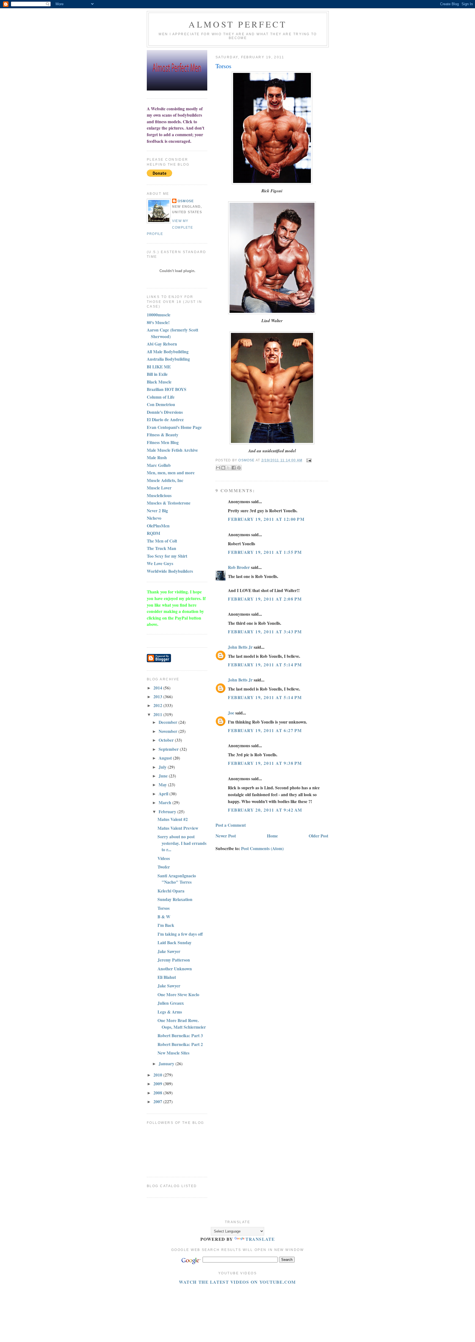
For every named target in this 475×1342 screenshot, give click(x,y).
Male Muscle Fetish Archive (172, 450)
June (164, 776)
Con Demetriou (161, 404)
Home (272, 835)
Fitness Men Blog (163, 442)
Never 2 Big (157, 510)
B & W (164, 916)
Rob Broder (239, 567)
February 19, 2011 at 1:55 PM (265, 552)
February (168, 811)
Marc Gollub (159, 465)
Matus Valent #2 (173, 819)
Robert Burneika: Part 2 (180, 1044)
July (163, 767)
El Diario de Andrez (165, 419)
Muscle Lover (159, 487)
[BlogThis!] (223, 467)
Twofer (164, 867)
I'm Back (166, 925)
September (169, 749)
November (168, 731)
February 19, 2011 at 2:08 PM (265, 599)
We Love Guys (160, 563)
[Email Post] (308, 460)
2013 (158, 696)
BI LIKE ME (159, 366)
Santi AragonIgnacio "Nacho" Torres (177, 878)
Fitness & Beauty (162, 434)
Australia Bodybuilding (168, 359)
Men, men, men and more (171, 472)
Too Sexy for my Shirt (167, 556)
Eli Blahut (167, 977)
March (165, 802)
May (163, 784)
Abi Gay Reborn (162, 344)
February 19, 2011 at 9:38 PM (265, 763)
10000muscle (158, 314)
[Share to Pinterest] (239, 467)
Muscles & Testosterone (168, 503)
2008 (158, 1092)
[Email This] (218, 467)
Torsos (164, 908)
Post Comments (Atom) (262, 848)
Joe (231, 713)
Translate (260, 1239)
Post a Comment (231, 825)
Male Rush (157, 457)
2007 (158, 1101)
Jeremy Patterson (174, 960)
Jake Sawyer (169, 951)
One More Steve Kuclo (178, 994)
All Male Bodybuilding (168, 351)
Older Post (318, 835)
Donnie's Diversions (165, 412)
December (168, 722)
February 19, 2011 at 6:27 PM (265, 730)
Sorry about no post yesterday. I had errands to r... (182, 843)
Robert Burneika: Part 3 (180, 1035)
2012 (158, 705)
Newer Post (226, 835)
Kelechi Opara (171, 891)
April (164, 793)
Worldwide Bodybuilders (170, 571)
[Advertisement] (247, 1297)
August (166, 758)
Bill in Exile (157, 374)
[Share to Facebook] (233, 467)
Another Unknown (175, 968)
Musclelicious (159, 495)
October (167, 740)
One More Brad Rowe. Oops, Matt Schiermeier (182, 1023)
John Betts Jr (240, 647)
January (167, 1063)
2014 (158, 687)
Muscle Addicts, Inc (165, 480)
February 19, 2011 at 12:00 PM (266, 519)
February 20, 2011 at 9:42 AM (265, 810)
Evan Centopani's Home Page (174, 427)
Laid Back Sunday (175, 942)
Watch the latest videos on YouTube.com (237, 1282)
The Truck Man (161, 548)
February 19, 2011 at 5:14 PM (265, 664)
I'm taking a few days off (180, 934)
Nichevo (154, 518)
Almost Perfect (238, 24)
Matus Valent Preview (178, 828)
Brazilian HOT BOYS (166, 389)
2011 (158, 714)
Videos (164, 858)
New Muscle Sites (173, 1053)
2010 (158, 1075)
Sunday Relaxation (175, 899)
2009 (158, 1083)
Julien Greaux (171, 1003)
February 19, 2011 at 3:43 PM (265, 631)
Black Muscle (159, 382)
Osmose (186, 201)
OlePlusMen (158, 525)
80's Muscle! (158, 322)
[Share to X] (228, 467)
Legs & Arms (170, 1012)
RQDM (153, 533)
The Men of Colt (162, 541)
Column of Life (161, 397)
